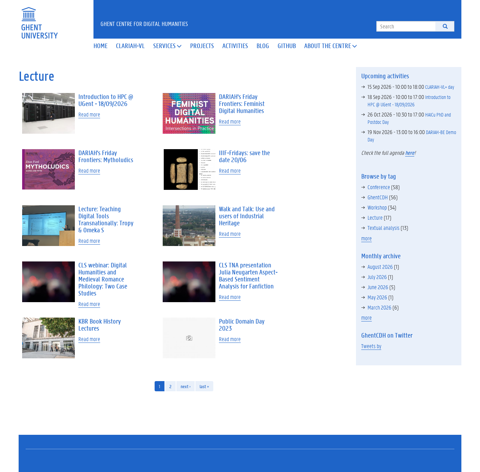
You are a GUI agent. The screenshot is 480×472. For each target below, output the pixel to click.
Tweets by (371, 346)
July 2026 (377, 276)
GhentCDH (378, 197)
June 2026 (378, 287)
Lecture (375, 217)
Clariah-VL (130, 45)
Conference (379, 187)
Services (167, 45)
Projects (202, 45)
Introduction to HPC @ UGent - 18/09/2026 (409, 100)
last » (204, 386)
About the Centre (330, 45)
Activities (235, 45)
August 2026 (380, 266)
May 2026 (377, 297)
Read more (89, 114)
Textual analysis (384, 227)
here (409, 152)
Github (287, 45)
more (366, 238)
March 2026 (379, 307)
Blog (263, 45)
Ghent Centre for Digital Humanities (144, 23)
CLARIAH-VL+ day (439, 86)
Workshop (377, 207)
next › (185, 386)
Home (100, 45)
